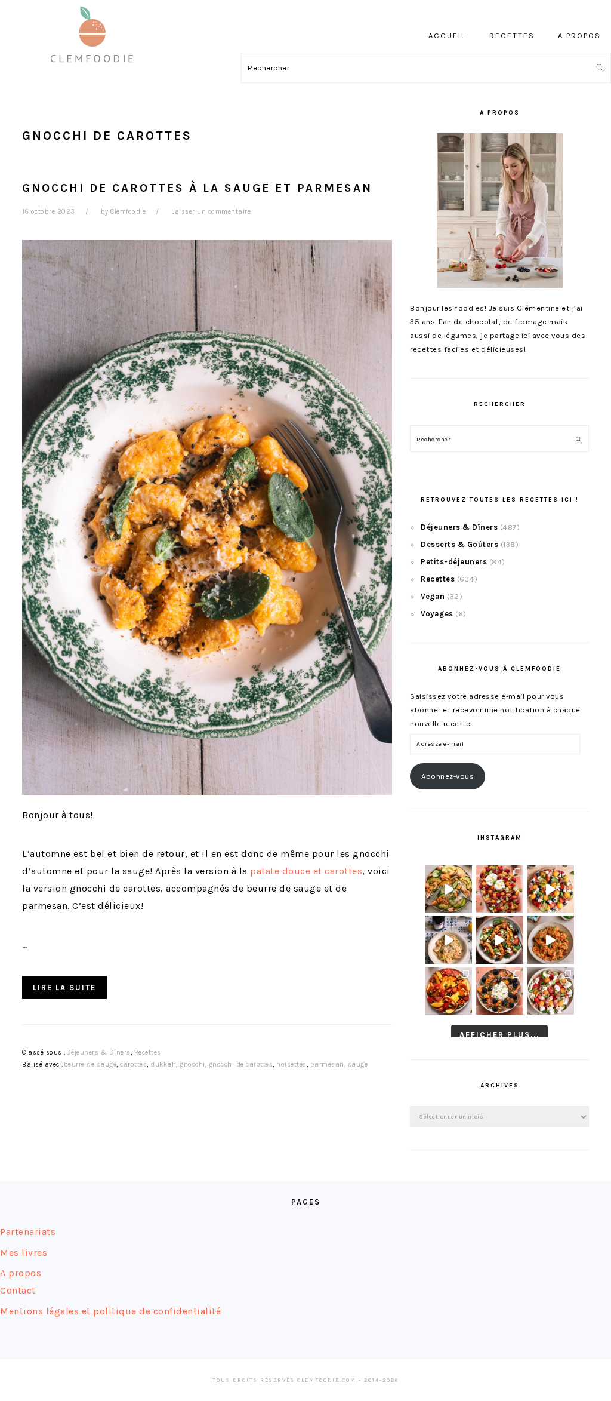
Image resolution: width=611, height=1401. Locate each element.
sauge (358, 1064)
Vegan (433, 596)
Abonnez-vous (447, 776)
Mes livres (23, 1252)
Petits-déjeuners (454, 561)
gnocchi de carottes (241, 1064)
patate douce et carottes (306, 871)
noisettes (291, 1064)
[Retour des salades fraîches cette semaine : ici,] (550, 889)
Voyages (437, 613)
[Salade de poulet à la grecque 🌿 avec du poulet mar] (499, 939)
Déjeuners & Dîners (98, 1052)
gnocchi (192, 1064)
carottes (133, 1064)
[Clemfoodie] (95, 71)
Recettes (147, 1052)
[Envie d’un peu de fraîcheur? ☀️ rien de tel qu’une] (550, 991)
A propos (20, 1273)
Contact (18, 1290)
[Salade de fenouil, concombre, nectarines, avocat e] (448, 889)
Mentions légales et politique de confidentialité (110, 1311)
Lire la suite (64, 987)
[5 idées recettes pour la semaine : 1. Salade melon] (499, 889)
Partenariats (27, 1231)
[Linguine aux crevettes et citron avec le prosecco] (448, 939)
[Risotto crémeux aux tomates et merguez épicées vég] (550, 939)
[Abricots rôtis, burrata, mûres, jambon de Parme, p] (499, 991)
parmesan (327, 1064)
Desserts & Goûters (459, 544)
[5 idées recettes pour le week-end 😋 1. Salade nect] (448, 991)
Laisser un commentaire (211, 212)
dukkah (163, 1064)
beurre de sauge (90, 1064)
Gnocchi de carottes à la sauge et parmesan (197, 188)
